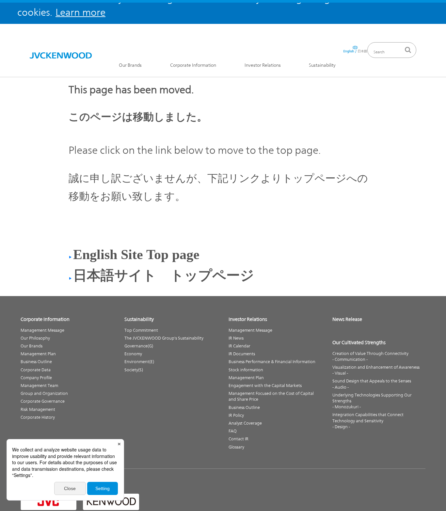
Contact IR (238, 438)
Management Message (42, 330)
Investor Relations (263, 65)
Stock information (246, 369)
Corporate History (38, 417)
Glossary (236, 447)
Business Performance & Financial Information (272, 361)
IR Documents (242, 353)
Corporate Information (193, 65)
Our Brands (130, 65)
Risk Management (38, 409)
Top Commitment (141, 330)
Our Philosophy (35, 338)
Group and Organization (44, 393)
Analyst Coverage (245, 423)
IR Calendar (239, 346)
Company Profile (36, 377)
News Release (347, 319)
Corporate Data (36, 369)
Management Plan (38, 353)
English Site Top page (136, 254)
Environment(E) (139, 361)
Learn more (80, 12)
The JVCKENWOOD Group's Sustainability (163, 338)
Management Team (39, 385)
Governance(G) (138, 346)
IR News (236, 338)
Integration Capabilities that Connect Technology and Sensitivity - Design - (368, 420)
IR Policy (236, 415)
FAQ (233, 431)
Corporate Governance (43, 401)
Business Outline (36, 361)
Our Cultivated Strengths (359, 342)
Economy (133, 353)
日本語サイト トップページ (163, 275)
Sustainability (322, 65)
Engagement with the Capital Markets (265, 385)
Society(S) (133, 369)
